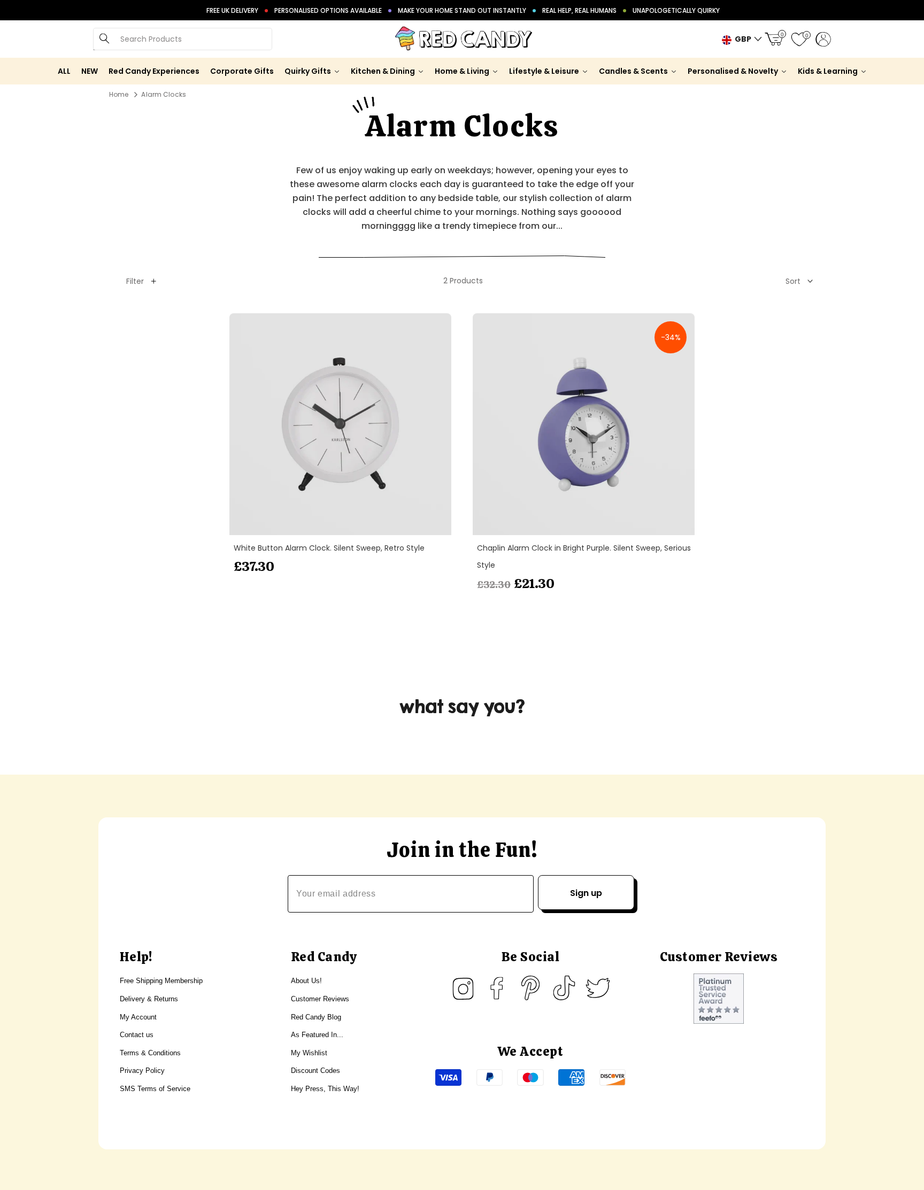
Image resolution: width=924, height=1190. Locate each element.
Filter (135, 281)
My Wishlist (309, 1053)
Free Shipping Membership (161, 981)
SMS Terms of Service (155, 1089)
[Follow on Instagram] (463, 988)
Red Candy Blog (316, 1017)
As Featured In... (317, 1035)
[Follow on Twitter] (598, 988)
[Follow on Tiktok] (564, 988)
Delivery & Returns (149, 999)
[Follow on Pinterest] (530, 988)
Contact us (136, 1035)
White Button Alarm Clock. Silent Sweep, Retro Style (329, 548)
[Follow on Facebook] (496, 988)
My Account (138, 1017)
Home (118, 94)
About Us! (306, 981)
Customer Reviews (320, 999)
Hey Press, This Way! (325, 1089)
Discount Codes (315, 1071)
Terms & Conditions (150, 1053)
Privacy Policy (142, 1071)
